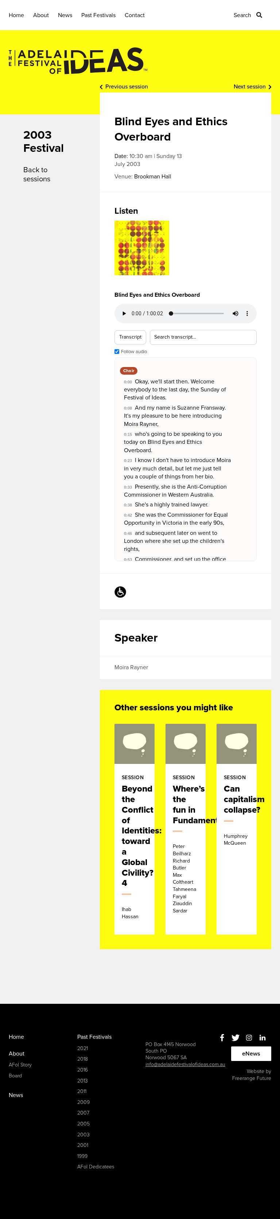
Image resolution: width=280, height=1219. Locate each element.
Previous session (126, 86)
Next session (250, 86)
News (65, 15)
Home (16, 15)
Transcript (130, 337)
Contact (135, 15)
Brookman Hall (152, 176)
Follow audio (134, 352)
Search (242, 15)
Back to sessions (36, 175)
